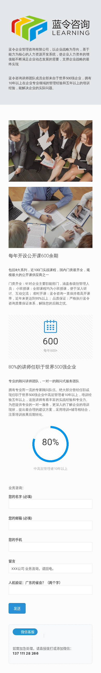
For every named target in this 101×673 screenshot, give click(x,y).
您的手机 (15, 540)
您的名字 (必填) (20, 497)
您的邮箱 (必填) (20, 518)
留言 (12, 561)
